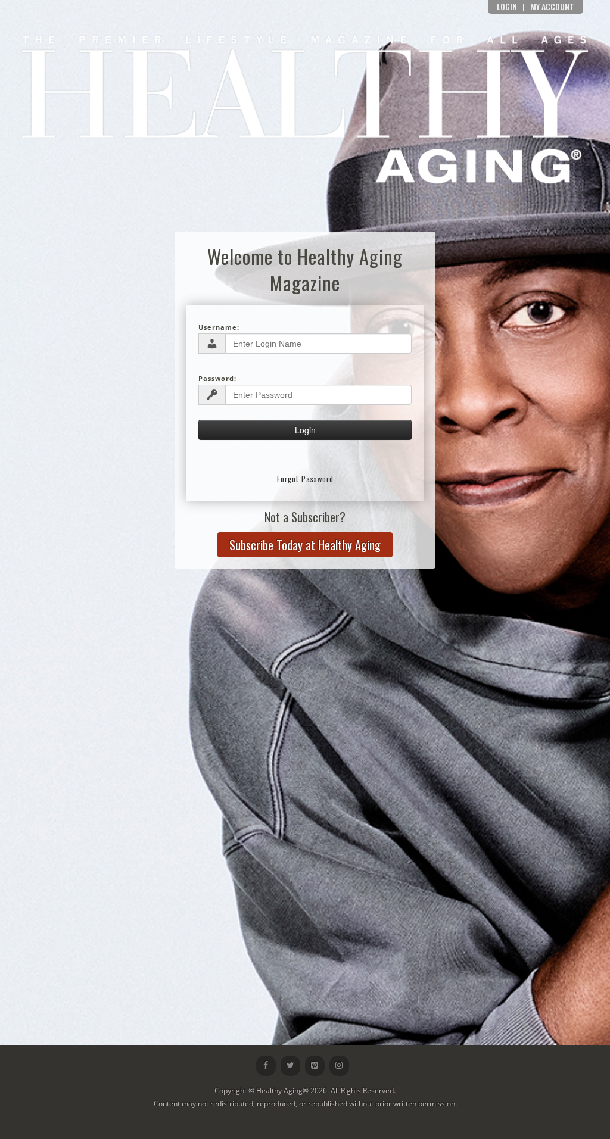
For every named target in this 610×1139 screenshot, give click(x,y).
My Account (552, 6)
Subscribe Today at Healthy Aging (305, 545)
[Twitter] (290, 1066)
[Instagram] (339, 1066)
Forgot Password (305, 479)
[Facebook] (266, 1066)
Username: (218, 327)
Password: (217, 378)
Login (507, 6)
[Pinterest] (315, 1066)
